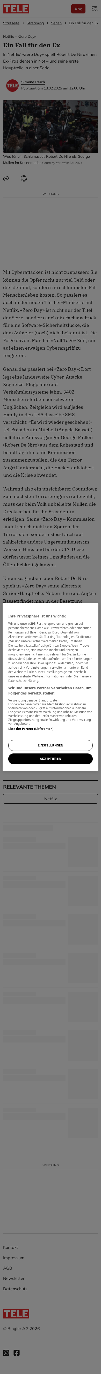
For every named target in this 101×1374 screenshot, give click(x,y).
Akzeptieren (50, 759)
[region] (51, 687)
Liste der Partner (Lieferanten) (31, 729)
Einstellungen (50, 745)
